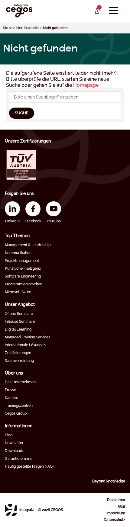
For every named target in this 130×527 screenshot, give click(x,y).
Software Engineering (23, 276)
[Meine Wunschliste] (97, 11)
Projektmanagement (22, 261)
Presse (10, 390)
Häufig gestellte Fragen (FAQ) (29, 466)
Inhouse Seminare (20, 321)
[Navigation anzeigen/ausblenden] (113, 11)
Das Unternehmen (20, 382)
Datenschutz (114, 520)
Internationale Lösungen (25, 345)
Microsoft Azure (18, 292)
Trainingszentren (19, 405)
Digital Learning (18, 329)
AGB (121, 506)
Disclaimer (116, 500)
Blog (8, 435)
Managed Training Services (27, 337)
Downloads (14, 451)
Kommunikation (18, 253)
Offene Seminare (19, 314)
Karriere (11, 398)
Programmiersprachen (23, 284)
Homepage (86, 85)
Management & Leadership (27, 245)
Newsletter (14, 443)
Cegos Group (16, 413)
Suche (21, 113)
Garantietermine (18, 458)
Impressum (115, 513)
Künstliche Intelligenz (23, 268)
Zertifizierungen (18, 353)
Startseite (31, 28)
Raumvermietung (19, 361)
